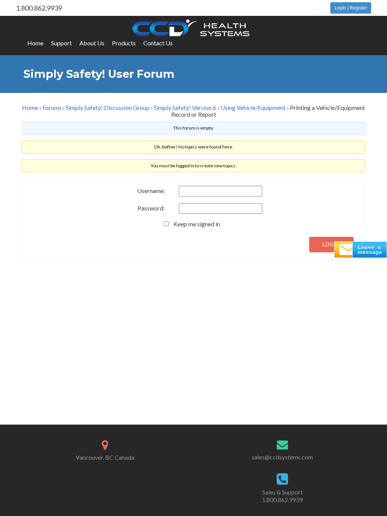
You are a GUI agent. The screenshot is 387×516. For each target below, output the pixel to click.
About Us (91, 42)
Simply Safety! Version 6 (185, 107)
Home (35, 42)
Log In (331, 244)
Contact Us (158, 42)
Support (61, 42)
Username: (151, 190)
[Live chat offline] (360, 248)
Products (124, 42)
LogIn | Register (350, 8)
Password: (151, 208)
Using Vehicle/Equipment (253, 107)
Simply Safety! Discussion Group (108, 107)
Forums (52, 107)
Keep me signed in (196, 224)
